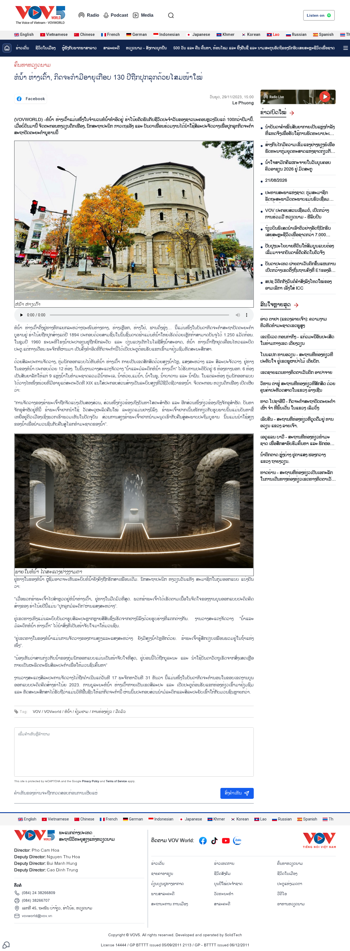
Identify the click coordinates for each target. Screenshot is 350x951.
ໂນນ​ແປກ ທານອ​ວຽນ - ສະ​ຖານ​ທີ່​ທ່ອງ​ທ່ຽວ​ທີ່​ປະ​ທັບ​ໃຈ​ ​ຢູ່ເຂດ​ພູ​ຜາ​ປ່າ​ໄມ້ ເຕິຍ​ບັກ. (296, 358)
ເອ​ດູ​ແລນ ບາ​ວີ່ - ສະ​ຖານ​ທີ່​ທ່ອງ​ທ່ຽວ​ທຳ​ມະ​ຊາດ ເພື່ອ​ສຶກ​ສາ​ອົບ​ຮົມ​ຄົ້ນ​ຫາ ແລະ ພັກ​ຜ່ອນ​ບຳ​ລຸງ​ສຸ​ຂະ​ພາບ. (296, 440)
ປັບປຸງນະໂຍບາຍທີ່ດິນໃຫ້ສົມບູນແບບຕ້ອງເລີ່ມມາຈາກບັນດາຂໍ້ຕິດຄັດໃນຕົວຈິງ (299, 249)
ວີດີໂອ (282, 894)
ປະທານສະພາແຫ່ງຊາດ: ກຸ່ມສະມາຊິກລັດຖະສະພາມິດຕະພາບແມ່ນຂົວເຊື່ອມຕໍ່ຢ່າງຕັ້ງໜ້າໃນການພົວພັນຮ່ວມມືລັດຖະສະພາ (298, 196)
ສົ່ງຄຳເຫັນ (233, 793)
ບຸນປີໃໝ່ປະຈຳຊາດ (228, 883)
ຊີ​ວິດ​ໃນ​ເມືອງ (46, 48)
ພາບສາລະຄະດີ (162, 894)
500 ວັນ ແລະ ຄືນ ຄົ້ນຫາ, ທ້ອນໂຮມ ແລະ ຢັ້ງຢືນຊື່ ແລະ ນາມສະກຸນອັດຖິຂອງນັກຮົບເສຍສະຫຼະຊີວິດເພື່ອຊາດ (254, 48)
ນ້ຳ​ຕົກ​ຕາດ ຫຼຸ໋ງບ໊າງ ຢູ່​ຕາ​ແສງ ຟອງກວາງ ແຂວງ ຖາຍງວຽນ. (293, 458)
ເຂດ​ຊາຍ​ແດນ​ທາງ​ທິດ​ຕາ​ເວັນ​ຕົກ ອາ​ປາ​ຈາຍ (296, 372)
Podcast (119, 15)
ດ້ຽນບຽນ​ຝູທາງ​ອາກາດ (167, 883)
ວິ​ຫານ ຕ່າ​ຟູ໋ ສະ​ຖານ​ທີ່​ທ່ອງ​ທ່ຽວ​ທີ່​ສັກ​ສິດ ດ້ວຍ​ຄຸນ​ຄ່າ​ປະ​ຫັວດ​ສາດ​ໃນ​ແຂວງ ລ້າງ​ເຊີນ (297, 387)
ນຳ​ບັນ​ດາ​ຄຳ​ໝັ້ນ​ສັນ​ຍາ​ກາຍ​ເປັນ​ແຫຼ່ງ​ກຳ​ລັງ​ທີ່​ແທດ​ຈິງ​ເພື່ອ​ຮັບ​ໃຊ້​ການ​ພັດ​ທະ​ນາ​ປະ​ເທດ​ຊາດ (300, 130)
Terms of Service (116, 781)
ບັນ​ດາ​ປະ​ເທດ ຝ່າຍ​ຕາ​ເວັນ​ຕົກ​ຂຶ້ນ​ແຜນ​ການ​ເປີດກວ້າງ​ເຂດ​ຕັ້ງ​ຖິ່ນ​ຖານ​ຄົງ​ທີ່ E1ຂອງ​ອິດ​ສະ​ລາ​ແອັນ (300, 267)
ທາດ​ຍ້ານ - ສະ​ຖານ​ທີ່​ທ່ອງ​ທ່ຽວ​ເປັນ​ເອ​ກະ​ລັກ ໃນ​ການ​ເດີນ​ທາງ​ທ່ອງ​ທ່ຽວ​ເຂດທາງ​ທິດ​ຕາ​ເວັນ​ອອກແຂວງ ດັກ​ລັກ (297, 476)
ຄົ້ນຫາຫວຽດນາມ (32, 65)
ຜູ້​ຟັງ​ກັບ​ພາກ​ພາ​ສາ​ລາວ (79, 48)
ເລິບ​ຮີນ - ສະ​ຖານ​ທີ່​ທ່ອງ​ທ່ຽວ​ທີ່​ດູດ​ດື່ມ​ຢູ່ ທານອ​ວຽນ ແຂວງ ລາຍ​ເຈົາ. (297, 422)
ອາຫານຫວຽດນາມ (291, 904)
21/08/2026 (276, 180)
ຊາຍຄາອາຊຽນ (162, 873)
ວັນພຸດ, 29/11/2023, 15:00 (232, 97)
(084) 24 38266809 (38, 892)
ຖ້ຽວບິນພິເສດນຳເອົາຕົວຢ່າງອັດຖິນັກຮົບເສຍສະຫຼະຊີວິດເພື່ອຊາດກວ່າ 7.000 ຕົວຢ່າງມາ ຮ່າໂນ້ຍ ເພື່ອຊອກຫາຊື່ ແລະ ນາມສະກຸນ (298, 231)
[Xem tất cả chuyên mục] (345, 48)
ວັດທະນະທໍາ (223, 894)
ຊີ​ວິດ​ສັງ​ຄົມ (222, 873)
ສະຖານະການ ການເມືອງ (169, 904)
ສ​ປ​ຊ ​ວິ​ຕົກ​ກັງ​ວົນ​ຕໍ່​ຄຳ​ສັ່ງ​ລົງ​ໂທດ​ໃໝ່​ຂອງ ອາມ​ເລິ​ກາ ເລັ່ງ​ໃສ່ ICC (298, 285)
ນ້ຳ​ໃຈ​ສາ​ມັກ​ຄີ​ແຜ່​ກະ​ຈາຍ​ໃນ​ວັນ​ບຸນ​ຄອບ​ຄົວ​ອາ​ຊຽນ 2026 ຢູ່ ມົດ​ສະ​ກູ (298, 166)
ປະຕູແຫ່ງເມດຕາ (289, 883)
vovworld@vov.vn (37, 915)
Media (147, 15)
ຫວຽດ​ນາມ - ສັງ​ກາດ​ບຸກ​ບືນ (146, 48)
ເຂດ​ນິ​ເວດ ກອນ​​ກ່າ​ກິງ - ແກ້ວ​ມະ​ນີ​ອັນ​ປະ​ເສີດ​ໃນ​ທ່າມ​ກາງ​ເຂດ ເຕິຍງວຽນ (297, 340)
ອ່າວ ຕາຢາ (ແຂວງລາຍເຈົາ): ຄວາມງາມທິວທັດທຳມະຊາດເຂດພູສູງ (293, 322)
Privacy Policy (90, 781)
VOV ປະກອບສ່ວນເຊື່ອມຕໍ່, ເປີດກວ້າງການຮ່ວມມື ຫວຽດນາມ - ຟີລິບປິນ (297, 214)
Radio (93, 15)
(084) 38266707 (36, 900)
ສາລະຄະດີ (111, 48)
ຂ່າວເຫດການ (224, 863)
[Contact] (6, 945)
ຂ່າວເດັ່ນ (22, 48)
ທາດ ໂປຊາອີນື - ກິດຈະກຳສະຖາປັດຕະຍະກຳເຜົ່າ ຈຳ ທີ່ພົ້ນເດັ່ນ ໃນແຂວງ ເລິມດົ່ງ (297, 405)
